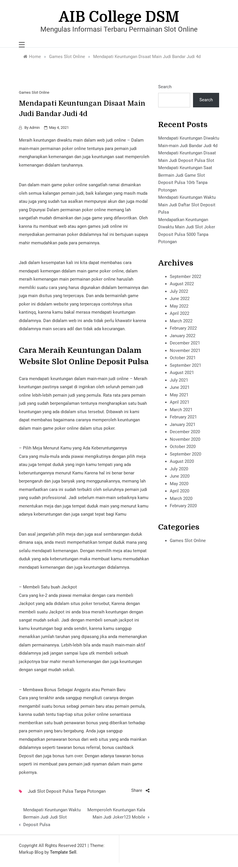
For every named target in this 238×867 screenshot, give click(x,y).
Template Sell (63, 852)
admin (34, 127)
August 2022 (182, 283)
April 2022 (179, 313)
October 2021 (183, 357)
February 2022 (183, 328)
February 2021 (183, 417)
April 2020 (179, 491)
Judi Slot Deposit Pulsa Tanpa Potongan (67, 791)
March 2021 (181, 409)
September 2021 (185, 365)
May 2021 (179, 395)
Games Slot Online (34, 92)
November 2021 (185, 350)
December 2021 (185, 343)
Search (165, 86)
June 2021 (180, 387)
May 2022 (179, 306)
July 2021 (179, 380)
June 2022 (180, 298)
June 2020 (180, 476)
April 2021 (179, 402)
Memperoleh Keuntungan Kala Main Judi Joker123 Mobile (116, 813)
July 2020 (179, 469)
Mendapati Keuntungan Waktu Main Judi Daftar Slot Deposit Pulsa (187, 205)
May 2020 (179, 483)
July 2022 (179, 291)
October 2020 (183, 446)
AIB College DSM (119, 17)
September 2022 (185, 276)
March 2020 (181, 498)
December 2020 (185, 431)
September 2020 (185, 454)
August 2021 (182, 372)
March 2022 (181, 321)
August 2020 (182, 461)
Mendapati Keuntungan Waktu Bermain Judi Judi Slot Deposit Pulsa (52, 817)
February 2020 (183, 505)
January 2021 (182, 424)
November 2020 (185, 439)
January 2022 (182, 335)
